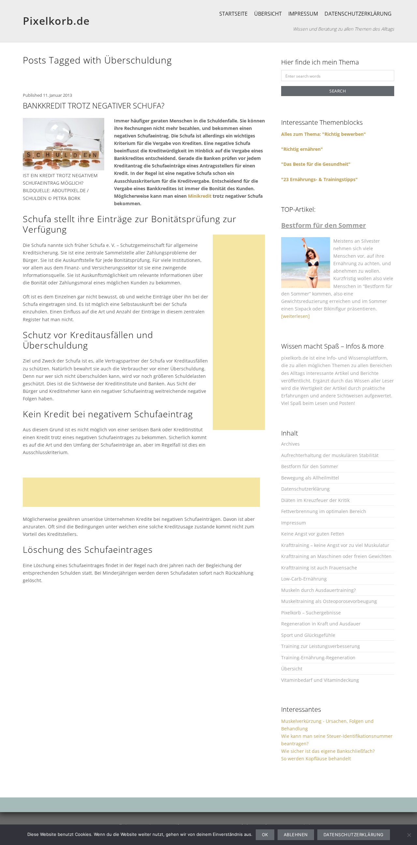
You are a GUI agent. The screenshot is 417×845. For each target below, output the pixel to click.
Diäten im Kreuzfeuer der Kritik (315, 500)
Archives (290, 444)
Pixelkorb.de (56, 21)
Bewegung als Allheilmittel (310, 478)
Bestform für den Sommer (309, 466)
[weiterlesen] (295, 316)
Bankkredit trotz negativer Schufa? (94, 105)
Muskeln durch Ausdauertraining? (318, 590)
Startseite (233, 13)
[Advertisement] (241, 332)
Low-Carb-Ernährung (304, 579)
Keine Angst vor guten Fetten (312, 534)
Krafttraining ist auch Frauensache (319, 568)
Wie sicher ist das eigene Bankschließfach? (328, 751)
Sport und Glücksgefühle (308, 635)
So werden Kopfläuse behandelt (316, 758)
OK (265, 834)
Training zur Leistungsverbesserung (320, 646)
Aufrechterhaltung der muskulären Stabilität (330, 455)
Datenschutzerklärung (358, 13)
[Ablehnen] (409, 835)
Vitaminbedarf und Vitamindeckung (320, 680)
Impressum (303, 13)
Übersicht (268, 13)
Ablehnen (296, 834)
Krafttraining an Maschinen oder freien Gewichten (336, 556)
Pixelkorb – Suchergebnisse (311, 612)
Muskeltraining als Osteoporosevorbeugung (329, 601)
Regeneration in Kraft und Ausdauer (321, 624)
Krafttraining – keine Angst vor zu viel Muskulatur (335, 545)
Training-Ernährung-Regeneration (318, 657)
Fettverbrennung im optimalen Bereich (323, 511)
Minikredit (199, 196)
